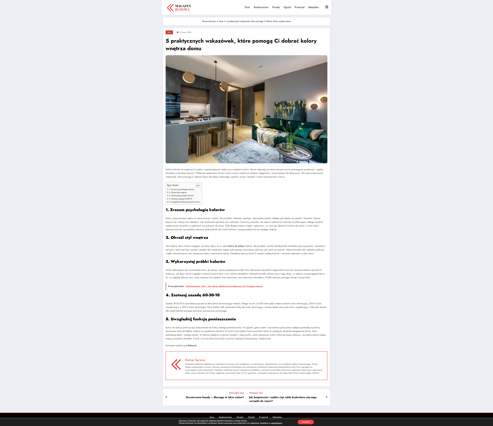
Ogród (287, 7)
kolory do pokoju (236, 246)
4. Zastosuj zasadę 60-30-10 (180, 198)
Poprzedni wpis (236, 393)
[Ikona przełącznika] (326, 7)
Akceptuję (306, 422)
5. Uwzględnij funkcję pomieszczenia (184, 202)
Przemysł (299, 7)
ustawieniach (276, 423)
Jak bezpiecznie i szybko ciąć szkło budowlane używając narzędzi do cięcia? (283, 399)
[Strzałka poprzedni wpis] (166, 397)
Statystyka (313, 7)
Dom (247, 7)
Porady (276, 7)
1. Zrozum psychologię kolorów (181, 189)
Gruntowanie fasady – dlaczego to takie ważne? (215, 397)
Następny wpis (256, 393)
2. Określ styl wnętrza (178, 192)
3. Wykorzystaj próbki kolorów (181, 195)
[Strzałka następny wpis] (326, 397)
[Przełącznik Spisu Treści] (197, 185)
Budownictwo (261, 7)
